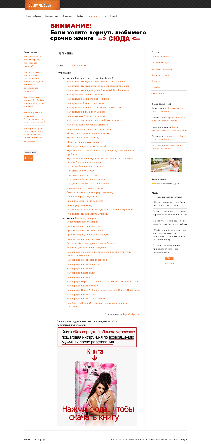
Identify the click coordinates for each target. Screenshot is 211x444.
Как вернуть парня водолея (82, 277)
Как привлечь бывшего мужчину (85, 103)
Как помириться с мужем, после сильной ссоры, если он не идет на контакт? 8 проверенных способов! (34, 81)
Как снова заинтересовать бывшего (87, 124)
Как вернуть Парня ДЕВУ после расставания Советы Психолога (103, 281)
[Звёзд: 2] (154, 183)
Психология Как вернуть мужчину (86, 179)
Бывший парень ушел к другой (84, 238)
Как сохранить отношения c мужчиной (89, 128)
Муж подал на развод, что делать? (86, 146)
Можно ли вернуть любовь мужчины (88, 133)
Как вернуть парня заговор (82, 285)
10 (82, 65)
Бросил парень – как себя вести (85, 226)
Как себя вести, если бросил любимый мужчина (94, 120)
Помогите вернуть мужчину (83, 174)
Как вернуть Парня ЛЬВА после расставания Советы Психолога (103, 289)
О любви (80, 15)
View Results (169, 263)
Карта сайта (92, 15)
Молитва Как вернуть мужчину (84, 141)
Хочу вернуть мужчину (79, 205)
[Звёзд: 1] (152, 183)
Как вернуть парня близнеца (83, 264)
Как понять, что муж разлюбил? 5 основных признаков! (98, 85)
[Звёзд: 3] (156, 183)
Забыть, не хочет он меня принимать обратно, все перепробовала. (167, 248)
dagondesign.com (131, 314)
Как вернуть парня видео (81, 272)
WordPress (174, 439)
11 (85, 65)
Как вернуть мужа (52, 15)
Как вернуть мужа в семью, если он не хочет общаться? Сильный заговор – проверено (34, 134)
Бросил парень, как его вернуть (85, 230)
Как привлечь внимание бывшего (86, 111)
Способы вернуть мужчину (82, 196)
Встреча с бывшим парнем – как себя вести (91, 243)
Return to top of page (34, 439)
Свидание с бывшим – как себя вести (88, 183)
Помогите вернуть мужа (80, 170)
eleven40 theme (136, 439)
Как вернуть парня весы (80, 268)
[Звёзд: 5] (159, 183)
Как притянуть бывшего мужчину (86, 116)
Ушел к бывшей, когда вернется (85, 200)
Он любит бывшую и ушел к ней (85, 166)
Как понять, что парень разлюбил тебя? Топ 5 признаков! (99, 90)
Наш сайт (114, 15)
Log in (184, 439)
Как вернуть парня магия (81, 294)
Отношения (67, 15)
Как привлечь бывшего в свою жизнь (88, 98)
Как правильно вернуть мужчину (85, 94)
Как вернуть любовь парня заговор (87, 259)
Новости (155, 81)
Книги (103, 15)
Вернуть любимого (33, 15)
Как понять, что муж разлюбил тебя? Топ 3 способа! (96, 81)
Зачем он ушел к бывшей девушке (86, 247)
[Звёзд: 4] (157, 183)
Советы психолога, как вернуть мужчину (90, 192)
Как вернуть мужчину (162, 69)
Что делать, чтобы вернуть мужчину (87, 213)
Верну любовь (39, 4)
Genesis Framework (157, 439)
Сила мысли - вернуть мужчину (85, 187)
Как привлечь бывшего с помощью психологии (94, 107)
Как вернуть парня (85, 218)
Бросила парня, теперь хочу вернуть (87, 234)
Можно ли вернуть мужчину (83, 137)
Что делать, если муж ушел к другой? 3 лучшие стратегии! (100, 209)
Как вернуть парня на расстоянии (86, 298)
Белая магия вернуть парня (82, 221)
